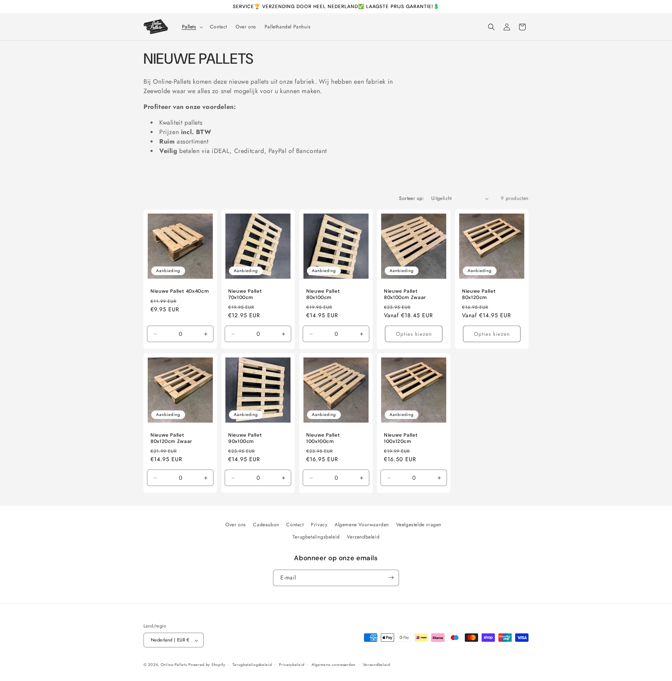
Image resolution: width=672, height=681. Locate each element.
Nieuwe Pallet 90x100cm (245, 438)
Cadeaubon (266, 524)
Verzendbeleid (363, 537)
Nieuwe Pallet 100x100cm (323, 438)
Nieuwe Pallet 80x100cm (323, 294)
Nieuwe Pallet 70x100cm (245, 294)
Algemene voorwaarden (334, 664)
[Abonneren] (391, 577)
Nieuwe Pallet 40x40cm (179, 291)
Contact (294, 524)
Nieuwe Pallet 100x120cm (401, 438)
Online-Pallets (174, 665)
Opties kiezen (414, 334)
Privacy (319, 524)
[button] (192, 26)
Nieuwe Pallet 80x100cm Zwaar (405, 294)
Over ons (235, 524)
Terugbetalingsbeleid (316, 537)
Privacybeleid (291, 664)
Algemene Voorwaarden (362, 524)
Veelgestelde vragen (418, 524)
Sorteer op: (411, 198)
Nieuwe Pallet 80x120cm (479, 294)
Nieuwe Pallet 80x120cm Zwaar (171, 438)
